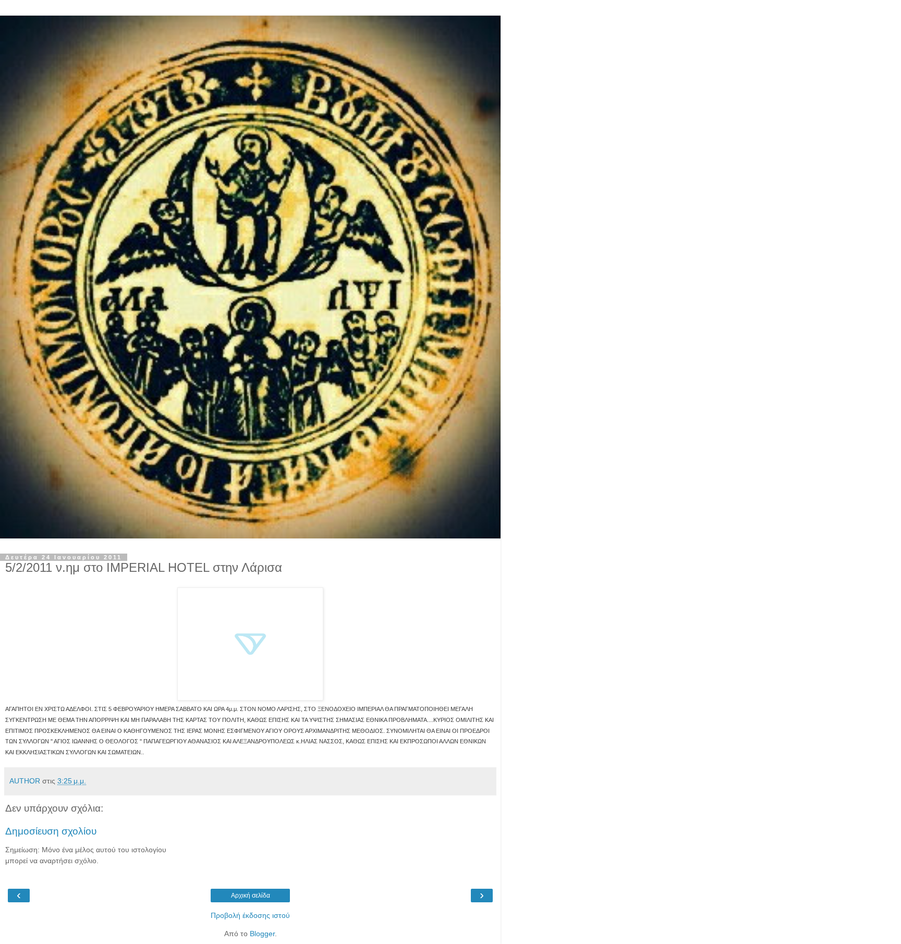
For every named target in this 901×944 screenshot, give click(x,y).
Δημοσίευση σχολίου (50, 831)
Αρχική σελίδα (250, 895)
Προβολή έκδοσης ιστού (250, 915)
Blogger (262, 933)
